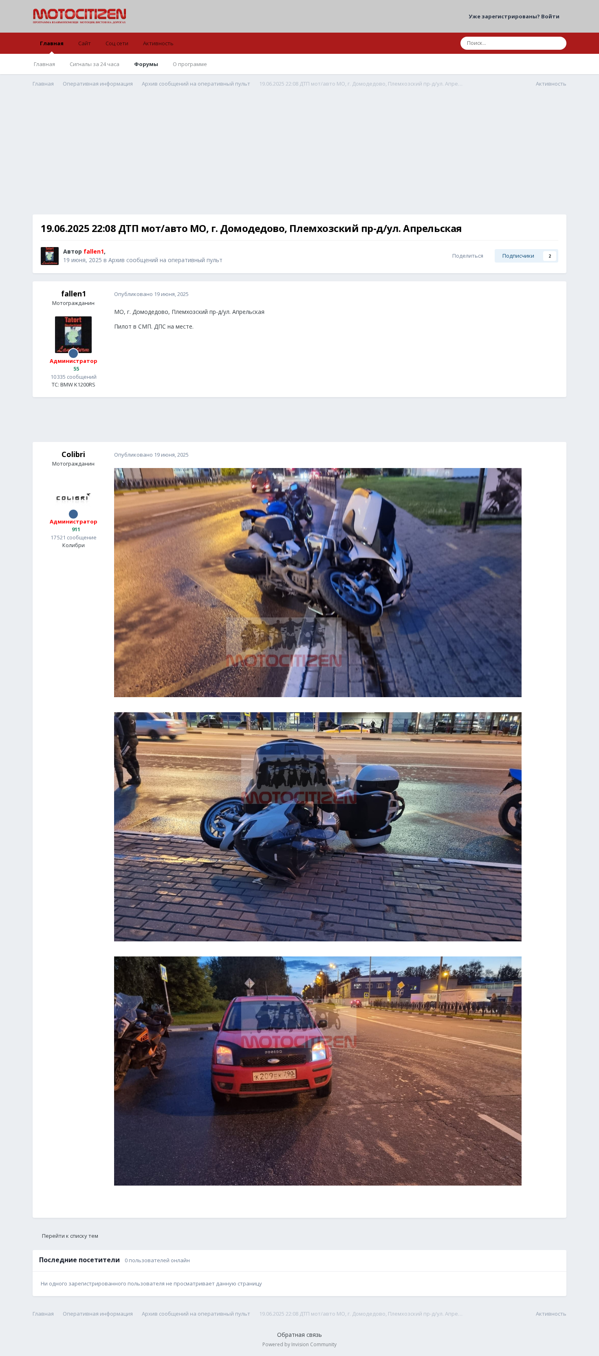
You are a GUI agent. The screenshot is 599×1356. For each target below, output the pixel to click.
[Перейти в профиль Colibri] (73, 495)
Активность (158, 43)
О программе (190, 64)
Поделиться (466, 255)
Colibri (73, 454)
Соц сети (117, 43)
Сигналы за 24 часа (94, 64)
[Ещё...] (552, 294)
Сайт (84, 43)
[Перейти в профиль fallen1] (50, 256)
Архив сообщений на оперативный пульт (165, 260)
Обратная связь (299, 1334)
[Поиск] (557, 43)
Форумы (146, 64)
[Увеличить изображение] (318, 582)
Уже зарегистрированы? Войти (515, 16)
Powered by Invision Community (299, 1344)
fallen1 (73, 293)
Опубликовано (151, 294)
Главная (52, 43)
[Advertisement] (299, 157)
